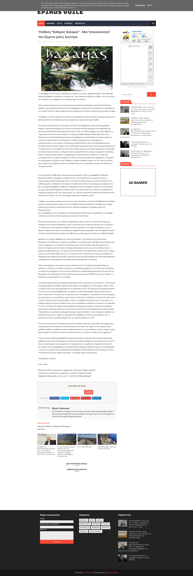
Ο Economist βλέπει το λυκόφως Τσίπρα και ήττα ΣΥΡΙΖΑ (141, 144)
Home (41, 23)
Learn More (140, 5)
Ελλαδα (96, 524)
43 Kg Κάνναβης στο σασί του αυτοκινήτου (107, 448)
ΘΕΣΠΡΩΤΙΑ (80, 23)
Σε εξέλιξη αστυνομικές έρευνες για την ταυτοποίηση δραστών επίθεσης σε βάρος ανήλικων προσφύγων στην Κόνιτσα (66, 451)
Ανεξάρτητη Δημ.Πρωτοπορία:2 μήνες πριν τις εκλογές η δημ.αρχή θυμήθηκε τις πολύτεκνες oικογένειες (46, 450)
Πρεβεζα (83, 531)
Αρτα (92, 520)
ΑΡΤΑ (59, 23)
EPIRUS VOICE (60, 12)
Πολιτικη (105, 527)
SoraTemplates (88, 573)
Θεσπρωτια (84, 527)
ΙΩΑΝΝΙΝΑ (50, 23)
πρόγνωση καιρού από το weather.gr (137, 87)
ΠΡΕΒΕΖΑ (68, 23)
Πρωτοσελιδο (95, 531)
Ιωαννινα (67, 42)
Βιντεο (99, 520)
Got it (149, 5)
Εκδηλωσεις (85, 524)
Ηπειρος (61, 42)
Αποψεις (83, 520)
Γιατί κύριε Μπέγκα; (85, 447)
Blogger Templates (111, 573)
